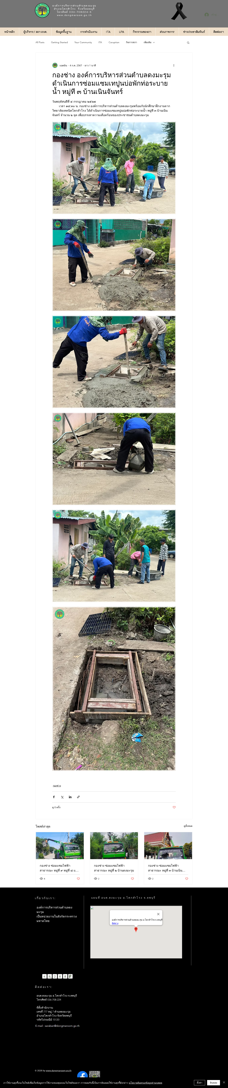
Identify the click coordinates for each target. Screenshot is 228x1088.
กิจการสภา (131, 42)
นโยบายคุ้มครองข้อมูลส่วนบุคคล (145, 1082)
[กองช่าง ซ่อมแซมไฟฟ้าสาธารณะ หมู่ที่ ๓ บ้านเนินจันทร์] (168, 845)
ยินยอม (213, 1082)
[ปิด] (224, 1082)
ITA (100, 42)
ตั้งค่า (199, 1082)
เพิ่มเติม (147, 42)
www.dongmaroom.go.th (74, 15)
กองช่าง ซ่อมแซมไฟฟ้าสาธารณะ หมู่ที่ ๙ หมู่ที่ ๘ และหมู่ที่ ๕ (59, 868)
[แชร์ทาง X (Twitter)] (62, 797)
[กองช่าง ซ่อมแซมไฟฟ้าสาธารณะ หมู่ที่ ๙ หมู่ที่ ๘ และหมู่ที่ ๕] (60, 845)
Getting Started (59, 42)
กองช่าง (57, 785)
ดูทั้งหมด (188, 825)
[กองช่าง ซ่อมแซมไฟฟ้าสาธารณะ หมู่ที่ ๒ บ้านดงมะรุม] (114, 845)
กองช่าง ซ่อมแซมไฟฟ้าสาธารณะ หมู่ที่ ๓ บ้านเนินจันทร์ (165, 868)
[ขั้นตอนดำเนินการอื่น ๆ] (174, 65)
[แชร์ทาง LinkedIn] (70, 797)
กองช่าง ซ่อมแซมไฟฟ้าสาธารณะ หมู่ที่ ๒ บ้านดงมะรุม (114, 868)
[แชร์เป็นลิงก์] (78, 797)
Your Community (83, 42)
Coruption (114, 42)
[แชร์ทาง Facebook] (53, 797)
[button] (188, 42)
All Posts (40, 42)
